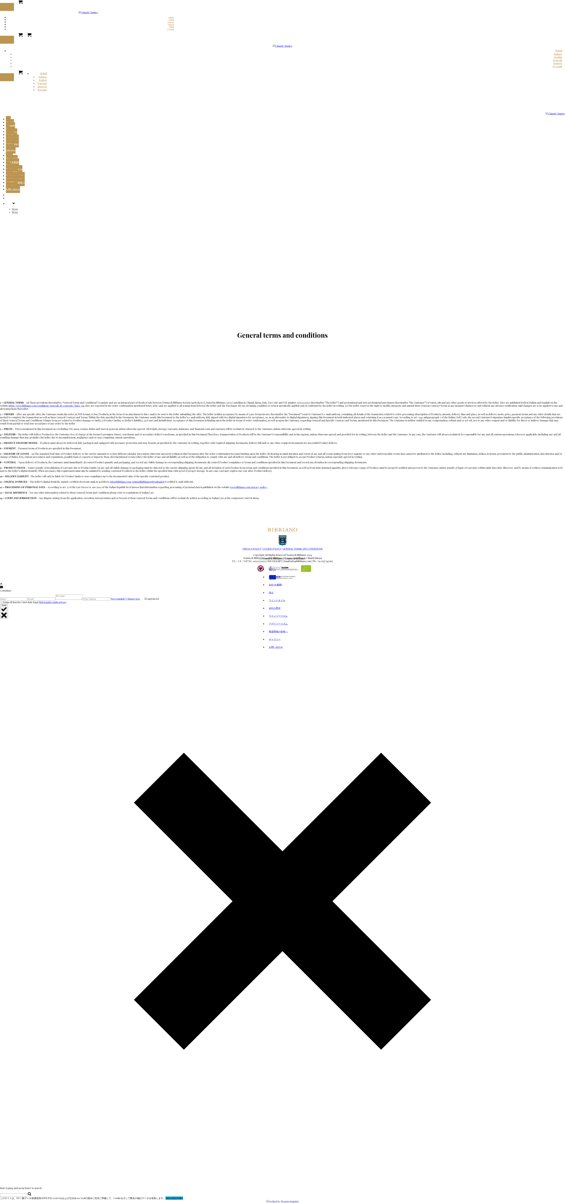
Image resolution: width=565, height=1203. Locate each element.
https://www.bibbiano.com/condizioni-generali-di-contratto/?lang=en (46, 405)
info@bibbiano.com (120, 481)
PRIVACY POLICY (252, 548)
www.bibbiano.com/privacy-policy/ (248, 487)
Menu (9, 198)
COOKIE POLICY (272, 548)
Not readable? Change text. (125, 598)
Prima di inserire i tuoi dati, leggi (35, 602)
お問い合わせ (11, 150)
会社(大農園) (10, 125)
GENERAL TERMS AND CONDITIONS (303, 548)
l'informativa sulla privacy (53, 602)
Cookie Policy (176, 1198)
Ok (167, 1198)
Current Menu (13, 194)
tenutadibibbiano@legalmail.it (148, 481)
